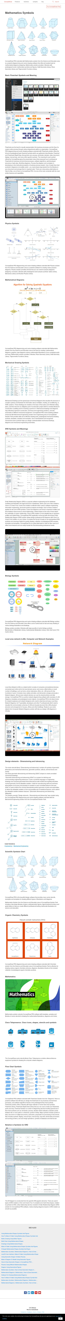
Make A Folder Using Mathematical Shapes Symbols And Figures (19, 1246)
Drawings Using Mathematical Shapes (12, 1244)
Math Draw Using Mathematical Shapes (12, 1241)
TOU (43, 1312)
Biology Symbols (12, 575)
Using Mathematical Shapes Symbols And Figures (15, 1233)
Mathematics (10, 976)
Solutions (26, 1)
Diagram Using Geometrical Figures (11, 1267)
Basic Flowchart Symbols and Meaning (21, 75)
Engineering (8, 846)
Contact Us (23, 1312)
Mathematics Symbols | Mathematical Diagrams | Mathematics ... (19, 1280)
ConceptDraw (8, 1)
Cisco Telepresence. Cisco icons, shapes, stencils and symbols (30, 1022)
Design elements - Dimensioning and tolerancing (25, 761)
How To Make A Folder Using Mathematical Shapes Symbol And (19, 1277)
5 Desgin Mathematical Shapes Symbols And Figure (15, 1249)
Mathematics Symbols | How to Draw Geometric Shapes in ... (18, 1270)
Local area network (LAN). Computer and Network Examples (29, 639)
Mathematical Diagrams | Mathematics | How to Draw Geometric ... (20, 1272)
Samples (35, 1)
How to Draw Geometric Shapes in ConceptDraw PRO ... (17, 1262)
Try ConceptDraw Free (53, 7)
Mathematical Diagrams (14, 280)
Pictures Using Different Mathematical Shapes (14, 1264)
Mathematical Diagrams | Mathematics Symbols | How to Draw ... (19, 1283)
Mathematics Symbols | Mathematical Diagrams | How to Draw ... (19, 1251)
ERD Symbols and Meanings (16, 429)
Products (17, 1)
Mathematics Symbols (19, 13)
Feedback (29, 1312)
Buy (43, 1)
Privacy (39, 1312)
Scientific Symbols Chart (15, 851)
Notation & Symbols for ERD (16, 1125)
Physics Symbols (12, 223)
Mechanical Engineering (21, 846)
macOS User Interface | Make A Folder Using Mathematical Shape (19, 1254)
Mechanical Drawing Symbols (17, 362)
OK (60, 1318)
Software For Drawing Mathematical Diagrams (14, 1275)
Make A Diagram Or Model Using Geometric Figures (15, 1259)
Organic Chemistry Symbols (16, 915)
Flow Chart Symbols (13, 1066)
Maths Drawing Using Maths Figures (11, 1238)
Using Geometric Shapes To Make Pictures (13, 1257)
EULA (34, 1312)
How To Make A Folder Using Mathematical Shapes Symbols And (19, 1236)
